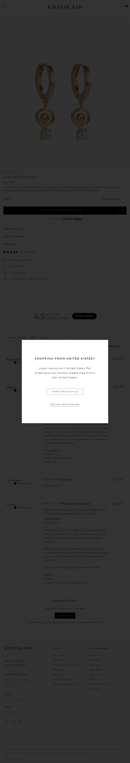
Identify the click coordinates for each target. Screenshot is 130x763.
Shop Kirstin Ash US (65, 391)
